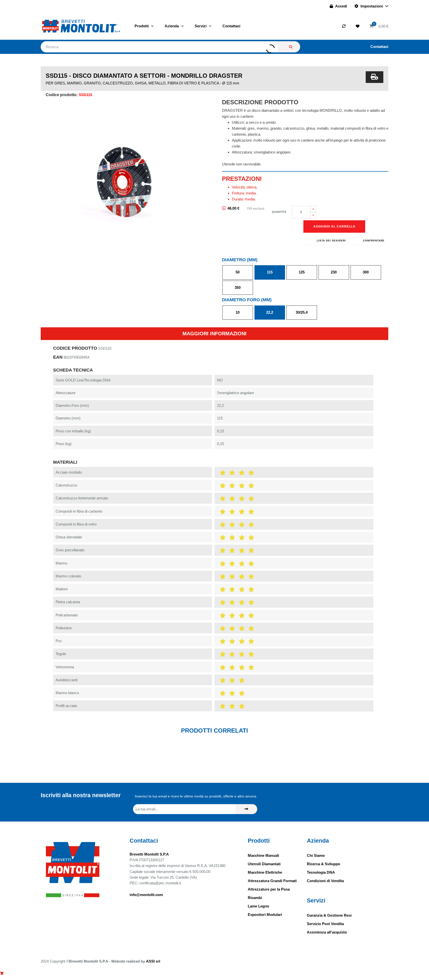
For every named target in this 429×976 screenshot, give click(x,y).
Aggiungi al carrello (334, 226)
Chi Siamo (316, 855)
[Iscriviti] (246, 809)
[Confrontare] (344, 26)
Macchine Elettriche (265, 872)
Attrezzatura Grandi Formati (272, 881)
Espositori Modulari (265, 914)
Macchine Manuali (263, 855)
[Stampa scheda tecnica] (374, 77)
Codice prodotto (75, 348)
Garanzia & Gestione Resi (329, 915)
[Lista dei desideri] (358, 26)
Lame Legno (258, 906)
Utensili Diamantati (264, 864)
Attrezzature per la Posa (269, 889)
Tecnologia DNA (321, 872)
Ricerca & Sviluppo (323, 864)
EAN (58, 357)
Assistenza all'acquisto (327, 932)
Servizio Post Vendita (325, 924)
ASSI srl (153, 961)
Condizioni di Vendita (325, 881)
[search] (289, 46)
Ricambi (255, 898)
